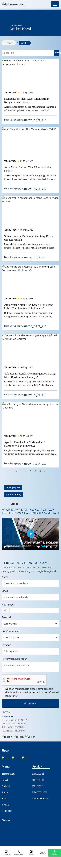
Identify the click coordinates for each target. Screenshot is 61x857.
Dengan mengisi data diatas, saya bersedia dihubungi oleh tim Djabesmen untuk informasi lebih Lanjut (32, 692)
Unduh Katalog (13, 494)
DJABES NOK (39, 792)
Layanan (6, 645)
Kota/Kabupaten (11, 631)
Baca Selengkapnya (25, 120)
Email (5, 590)
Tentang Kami (8, 774)
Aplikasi (6, 786)
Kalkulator (7, 811)
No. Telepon (8, 604)
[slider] (19, 546)
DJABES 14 (38, 780)
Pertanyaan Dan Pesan (14, 658)
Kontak (5, 804)
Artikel (5, 792)
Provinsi (6, 617)
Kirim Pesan (30, 703)
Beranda (8, 43)
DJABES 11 (38, 774)
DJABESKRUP (40, 798)
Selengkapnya (13, 487)
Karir (4, 798)
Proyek (5, 780)
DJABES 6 (37, 786)
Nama (5, 577)
